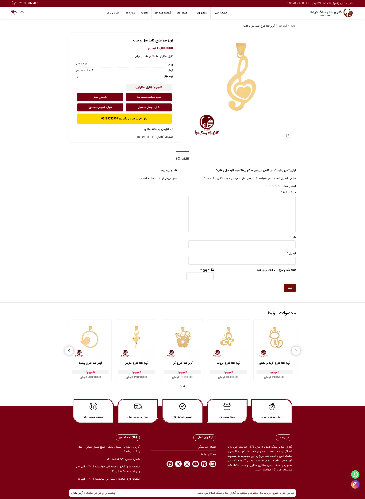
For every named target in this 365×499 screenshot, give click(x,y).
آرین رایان (77, 493)
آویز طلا (282, 26)
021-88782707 (28, 3)
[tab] (182, 157)
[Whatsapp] (355, 474)
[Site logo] (331, 12)
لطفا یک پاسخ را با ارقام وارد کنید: (276, 270)
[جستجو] (22, 13)
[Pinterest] (204, 464)
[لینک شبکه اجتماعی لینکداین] (138, 136)
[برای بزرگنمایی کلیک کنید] (288, 136)
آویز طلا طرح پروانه (228, 363)
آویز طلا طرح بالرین (136, 363)
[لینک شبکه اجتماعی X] (148, 136)
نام (293, 237)
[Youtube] (195, 464)
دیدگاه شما (288, 192)
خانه (293, 26)
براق (78, 76)
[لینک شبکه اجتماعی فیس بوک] (153, 136)
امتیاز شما (290, 186)
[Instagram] (187, 464)
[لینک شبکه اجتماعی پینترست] (143, 136)
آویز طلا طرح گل (182, 363)
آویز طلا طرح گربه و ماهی (274, 363)
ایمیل (291, 253)
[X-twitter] (178, 464)
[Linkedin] (212, 464)
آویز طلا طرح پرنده (90, 363)
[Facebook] (170, 464)
